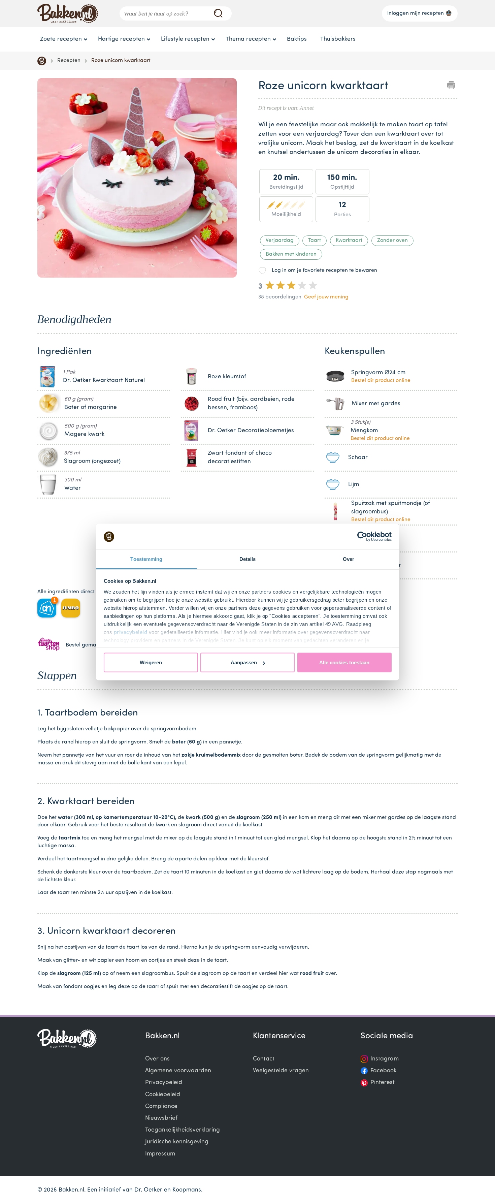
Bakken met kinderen (291, 254)
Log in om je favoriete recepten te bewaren (324, 270)
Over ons (157, 1059)
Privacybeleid (163, 1082)
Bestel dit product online (380, 380)
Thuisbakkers (338, 39)
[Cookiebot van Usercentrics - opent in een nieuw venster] (362, 537)
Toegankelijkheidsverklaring (182, 1130)
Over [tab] (348, 559)
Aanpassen (244, 662)
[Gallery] (137, 179)
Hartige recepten (121, 39)
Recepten (68, 60)
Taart (314, 240)
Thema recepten (248, 39)
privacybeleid (130, 632)
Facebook (383, 1071)
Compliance (161, 1106)
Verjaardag (280, 240)
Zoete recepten (61, 39)
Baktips (297, 39)
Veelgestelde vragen (281, 1071)
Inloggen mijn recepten (415, 13)
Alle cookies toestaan (344, 662)
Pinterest (382, 1082)
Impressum (160, 1154)
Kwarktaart (349, 240)
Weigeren (151, 662)
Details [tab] (247, 559)
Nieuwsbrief (161, 1118)
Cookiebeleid (162, 1095)
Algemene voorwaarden (178, 1071)
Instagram (384, 1059)
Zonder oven (392, 240)
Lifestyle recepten (185, 39)
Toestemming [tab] (146, 559)
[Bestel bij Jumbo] (70, 608)
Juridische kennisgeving (176, 1142)
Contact (263, 1059)
